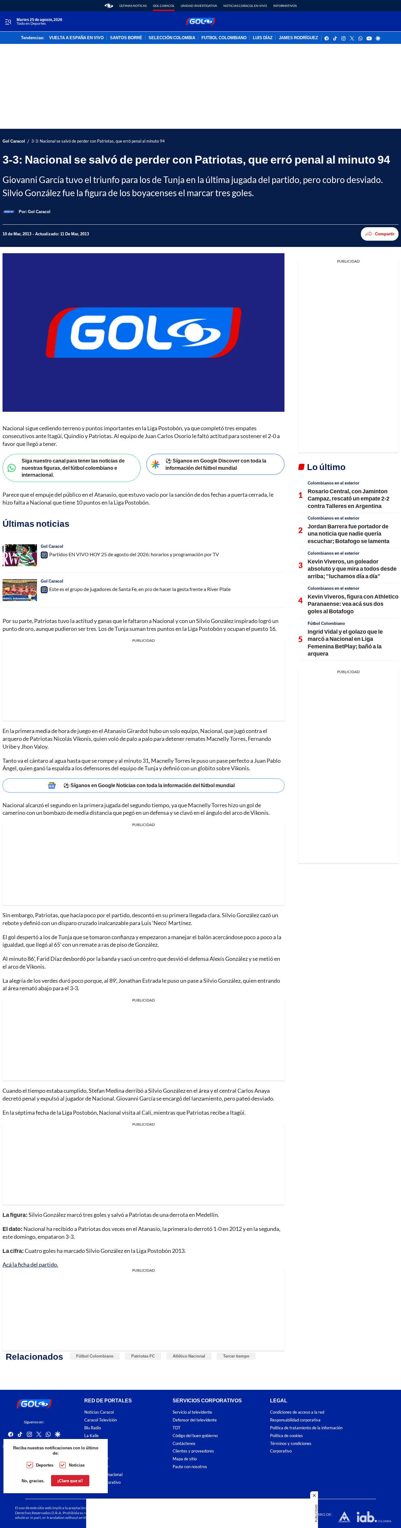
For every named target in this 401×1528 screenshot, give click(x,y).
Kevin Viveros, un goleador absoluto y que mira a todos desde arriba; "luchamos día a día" (352, 568)
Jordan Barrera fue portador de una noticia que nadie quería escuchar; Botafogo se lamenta (348, 533)
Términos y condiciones (290, 1444)
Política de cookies (286, 1436)
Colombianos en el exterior (333, 482)
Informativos (285, 5)
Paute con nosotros (190, 1467)
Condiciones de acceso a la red (297, 1412)
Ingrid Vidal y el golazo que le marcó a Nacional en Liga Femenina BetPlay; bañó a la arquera (345, 642)
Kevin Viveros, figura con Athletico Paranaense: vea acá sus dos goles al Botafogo (353, 604)
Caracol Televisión (100, 1420)
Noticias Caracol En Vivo (245, 5)
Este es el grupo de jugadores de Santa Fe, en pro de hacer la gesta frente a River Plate (140, 589)
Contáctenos (184, 1444)
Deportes (44, 1465)
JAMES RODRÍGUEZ (298, 37)
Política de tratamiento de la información (306, 1428)
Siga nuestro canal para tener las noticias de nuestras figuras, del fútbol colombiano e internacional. (73, 468)
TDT (176, 1428)
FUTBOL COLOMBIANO (224, 37)
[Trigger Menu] (8, 22)
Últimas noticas (133, 5)
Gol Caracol (163, 5)
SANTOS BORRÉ (126, 37)
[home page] (109, 5)
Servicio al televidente (192, 1412)
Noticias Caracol (99, 1412)
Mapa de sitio (185, 1459)
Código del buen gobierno (195, 1436)
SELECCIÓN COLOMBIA (171, 37)
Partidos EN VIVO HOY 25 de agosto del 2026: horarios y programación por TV (134, 554)
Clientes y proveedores (193, 1451)
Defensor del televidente (195, 1420)
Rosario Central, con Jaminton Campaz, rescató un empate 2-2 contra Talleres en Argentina (348, 498)
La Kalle (91, 1436)
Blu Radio (92, 1428)
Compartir (384, 233)
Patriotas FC (143, 1355)
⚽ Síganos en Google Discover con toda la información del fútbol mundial (215, 464)
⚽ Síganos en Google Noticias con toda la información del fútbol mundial (149, 785)
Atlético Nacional (189, 1355)
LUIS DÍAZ (263, 37)
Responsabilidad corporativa (295, 1420)
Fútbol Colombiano (94, 1355)
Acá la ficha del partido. (30, 1264)
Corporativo (281, 1451)
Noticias (77, 1465)
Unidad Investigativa (199, 5)
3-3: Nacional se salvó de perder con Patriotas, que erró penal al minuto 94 (98, 141)
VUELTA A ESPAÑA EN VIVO (76, 37)
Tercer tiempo (236, 1355)
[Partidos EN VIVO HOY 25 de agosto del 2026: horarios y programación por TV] (20, 555)
